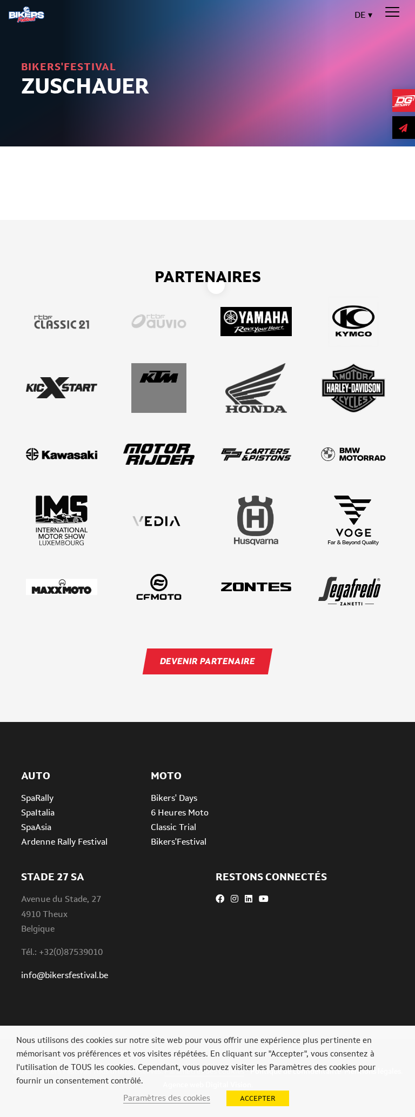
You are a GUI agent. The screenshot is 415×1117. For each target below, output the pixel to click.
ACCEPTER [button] (258, 1098)
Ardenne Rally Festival (64, 842)
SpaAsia (36, 827)
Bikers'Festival (178, 842)
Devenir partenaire (207, 661)
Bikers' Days (174, 798)
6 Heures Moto (180, 812)
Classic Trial (173, 827)
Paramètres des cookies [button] (166, 1098)
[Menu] (392, 12)
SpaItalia (38, 812)
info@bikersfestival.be (64, 975)
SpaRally (37, 798)
